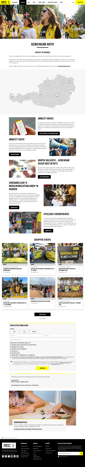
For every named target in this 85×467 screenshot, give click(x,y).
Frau (24, 331)
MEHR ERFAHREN (15, 154)
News (29, 2)
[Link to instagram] (6, 456)
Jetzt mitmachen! (44, 177)
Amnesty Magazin (37, 446)
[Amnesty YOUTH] (62, 147)
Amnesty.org (49, 453)
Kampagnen (24, 450)
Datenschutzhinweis (55, 364)
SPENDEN (79, 2)
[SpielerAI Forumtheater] (25, 222)
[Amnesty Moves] (22, 126)
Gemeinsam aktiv (13, 438)
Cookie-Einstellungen (36, 455)
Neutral (34, 331)
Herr (14, 331)
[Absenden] (81, 453)
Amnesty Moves (25, 453)
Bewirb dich (14, 207)
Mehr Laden (42, 314)
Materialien (36, 448)
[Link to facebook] (3, 456)
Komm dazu (48, 231)
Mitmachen (23, 2)
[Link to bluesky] (17, 456)
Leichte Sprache (37, 450)
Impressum (48, 448)
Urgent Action (24, 446)
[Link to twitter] (9, 456)
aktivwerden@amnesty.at (64, 66)
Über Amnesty (15, 2)
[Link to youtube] (12, 456)
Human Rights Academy (52, 2)
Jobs (34, 453)
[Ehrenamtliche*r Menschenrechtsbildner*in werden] (60, 195)
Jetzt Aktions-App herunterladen (49, 133)
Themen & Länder (41, 2)
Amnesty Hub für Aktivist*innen (25, 455)
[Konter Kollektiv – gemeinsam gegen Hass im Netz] (22, 169)
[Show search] (73, 2)
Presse (61, 2)
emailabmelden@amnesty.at (64, 362)
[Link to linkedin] (15, 456)
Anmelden (42, 368)
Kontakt (47, 446)
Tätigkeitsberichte (37, 459)
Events (34, 2)
